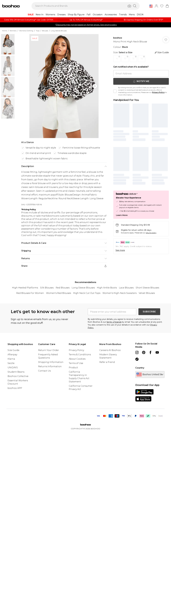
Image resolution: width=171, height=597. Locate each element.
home (4, 31)
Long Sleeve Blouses (83, 287)
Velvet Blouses (147, 293)
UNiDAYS (13, 367)
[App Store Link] (144, 395)
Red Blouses (62, 287)
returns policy (151, 233)
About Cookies (77, 359)
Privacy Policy (158, 92)
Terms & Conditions (80, 354)
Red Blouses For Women (30, 293)
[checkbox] (115, 91)
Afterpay (12, 354)
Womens (13, 31)
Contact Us (44, 370)
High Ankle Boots (107, 287)
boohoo (117, 38)
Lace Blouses (126, 287)
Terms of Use (76, 363)
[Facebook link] (150, 352)
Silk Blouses (47, 287)
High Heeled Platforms (25, 287)
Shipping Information (50, 362)
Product (73, 367)
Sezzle (11, 363)
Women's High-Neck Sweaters (119, 293)
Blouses (45, 31)
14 (142, 58)
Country (139, 368)
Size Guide (13, 350)
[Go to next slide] (95, 86)
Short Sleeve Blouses (147, 287)
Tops (37, 31)
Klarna (11, 359)
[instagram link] (137, 352)
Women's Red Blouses (58, 293)
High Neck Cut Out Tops (86, 293)
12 (133, 58)
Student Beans (16, 372)
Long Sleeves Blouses (59, 31)
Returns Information (50, 366)
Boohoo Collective (18, 376)
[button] (151, 6)
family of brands (114, 322)
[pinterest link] (143, 352)
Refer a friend (107, 362)
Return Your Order (48, 350)
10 (125, 58)
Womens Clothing (26, 31)
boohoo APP (15, 388)
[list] (64, 86)
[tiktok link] (137, 359)
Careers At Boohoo (110, 350)
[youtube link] (157, 352)
